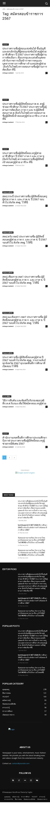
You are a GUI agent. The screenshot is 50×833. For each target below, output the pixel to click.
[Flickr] (25, 780)
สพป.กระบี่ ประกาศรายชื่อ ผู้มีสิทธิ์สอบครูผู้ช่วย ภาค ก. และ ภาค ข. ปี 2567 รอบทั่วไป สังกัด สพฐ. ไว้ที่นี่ (24, 199)
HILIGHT (5, 44)
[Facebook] (19, 780)
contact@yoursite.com (20, 763)
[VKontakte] (37, 780)
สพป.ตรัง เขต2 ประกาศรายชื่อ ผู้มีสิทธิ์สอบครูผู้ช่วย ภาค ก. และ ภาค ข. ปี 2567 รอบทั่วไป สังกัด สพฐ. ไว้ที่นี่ (24, 239)
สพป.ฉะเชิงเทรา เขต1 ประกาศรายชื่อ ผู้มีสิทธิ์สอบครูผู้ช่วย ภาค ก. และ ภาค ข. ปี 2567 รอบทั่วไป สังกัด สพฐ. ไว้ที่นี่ (24, 320)
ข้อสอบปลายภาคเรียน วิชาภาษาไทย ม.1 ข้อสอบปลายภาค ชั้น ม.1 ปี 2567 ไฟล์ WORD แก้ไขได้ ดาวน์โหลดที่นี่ (31, 552)
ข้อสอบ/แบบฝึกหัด (8, 192)
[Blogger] (13, 780)
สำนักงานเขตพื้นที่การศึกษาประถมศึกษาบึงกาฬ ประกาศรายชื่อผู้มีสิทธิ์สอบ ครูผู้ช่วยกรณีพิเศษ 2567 (24, 440)
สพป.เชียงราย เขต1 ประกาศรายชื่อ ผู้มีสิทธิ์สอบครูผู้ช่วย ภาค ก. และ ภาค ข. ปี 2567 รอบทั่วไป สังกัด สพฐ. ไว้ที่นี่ (23, 279)
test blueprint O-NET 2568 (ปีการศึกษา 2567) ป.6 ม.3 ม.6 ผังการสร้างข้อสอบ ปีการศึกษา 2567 (32, 527)
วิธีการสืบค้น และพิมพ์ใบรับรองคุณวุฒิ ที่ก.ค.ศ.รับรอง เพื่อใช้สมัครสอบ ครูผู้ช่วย (24, 402)
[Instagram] (31, 780)
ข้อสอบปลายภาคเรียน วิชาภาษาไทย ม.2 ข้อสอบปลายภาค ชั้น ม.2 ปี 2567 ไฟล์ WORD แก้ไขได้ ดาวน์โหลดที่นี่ (31, 540)
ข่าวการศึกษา (7, 396)
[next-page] (14, 457)
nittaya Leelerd (7, 73)
